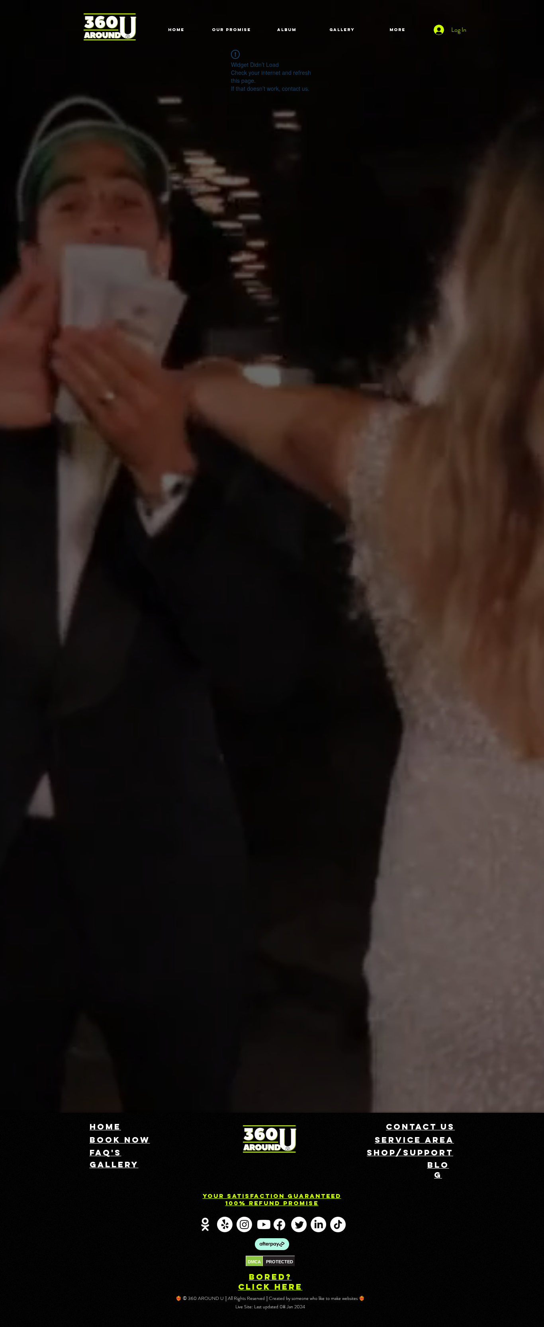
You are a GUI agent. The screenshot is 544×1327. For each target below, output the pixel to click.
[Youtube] (264, 1224)
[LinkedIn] (318, 1224)
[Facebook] (279, 1224)
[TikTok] (338, 1224)
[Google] (205, 1224)
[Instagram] (244, 1224)
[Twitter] (299, 1224)
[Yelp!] (225, 1224)
